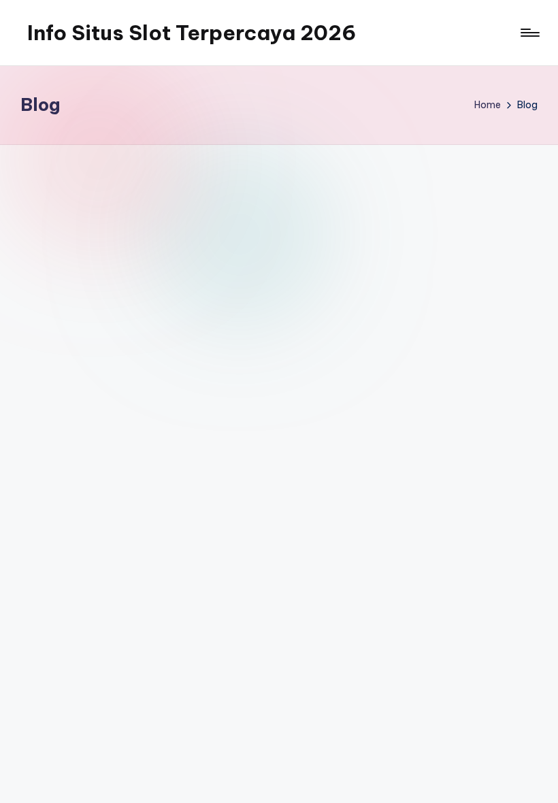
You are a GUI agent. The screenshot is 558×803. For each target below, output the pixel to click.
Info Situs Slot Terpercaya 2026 (191, 33)
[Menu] (529, 32)
